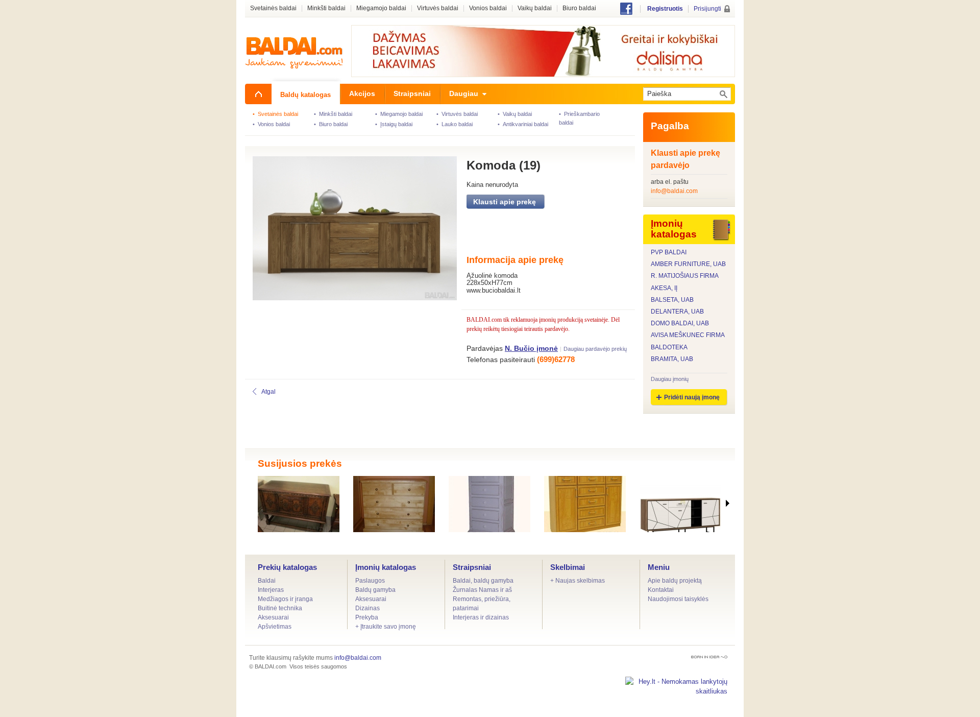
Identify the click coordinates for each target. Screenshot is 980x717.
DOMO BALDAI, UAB (680, 323)
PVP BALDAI (669, 252)
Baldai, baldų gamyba (483, 580)
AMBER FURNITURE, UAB (688, 264)
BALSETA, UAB (672, 300)
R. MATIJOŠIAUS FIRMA (685, 276)
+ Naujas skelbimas (577, 580)
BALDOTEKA (669, 347)
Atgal (268, 391)
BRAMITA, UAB (672, 359)
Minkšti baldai (326, 8)
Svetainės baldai (273, 8)
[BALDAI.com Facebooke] (626, 12)
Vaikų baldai (535, 8)
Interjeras (271, 589)
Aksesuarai (273, 617)
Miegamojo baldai (381, 8)
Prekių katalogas (287, 567)
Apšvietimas (274, 626)
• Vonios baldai (271, 124)
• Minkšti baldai (333, 114)
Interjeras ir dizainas (481, 617)
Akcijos (362, 93)
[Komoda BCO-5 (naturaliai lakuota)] (394, 504)
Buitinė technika (280, 608)
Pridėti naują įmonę (692, 397)
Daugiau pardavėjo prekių (595, 349)
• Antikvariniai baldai (523, 124)
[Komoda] (298, 504)
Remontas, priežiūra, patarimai (481, 603)
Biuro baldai (579, 8)
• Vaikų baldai (515, 114)
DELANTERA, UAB (677, 311)
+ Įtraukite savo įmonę (385, 626)
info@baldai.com (674, 191)
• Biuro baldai (331, 124)
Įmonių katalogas (385, 567)
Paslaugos (370, 580)
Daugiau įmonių (670, 379)
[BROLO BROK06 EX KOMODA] (680, 504)
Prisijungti (707, 8)
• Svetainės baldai (275, 114)
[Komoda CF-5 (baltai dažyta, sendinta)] (489, 504)
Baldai (267, 580)
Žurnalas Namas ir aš (482, 589)
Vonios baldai (488, 8)
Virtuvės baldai (437, 8)
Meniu (659, 567)
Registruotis (665, 8)
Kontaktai (661, 589)
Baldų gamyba (375, 589)
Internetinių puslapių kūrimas (709, 657)
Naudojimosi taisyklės (678, 599)
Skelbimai (567, 567)
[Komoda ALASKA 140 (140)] (585, 504)
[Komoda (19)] (348, 230)
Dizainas (367, 608)
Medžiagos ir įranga (285, 599)
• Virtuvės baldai (457, 114)
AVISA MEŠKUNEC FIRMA (688, 335)
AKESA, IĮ (664, 288)
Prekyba (366, 617)
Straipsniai (472, 567)
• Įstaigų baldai (393, 124)
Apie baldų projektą (675, 580)
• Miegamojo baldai (399, 114)
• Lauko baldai (454, 124)
